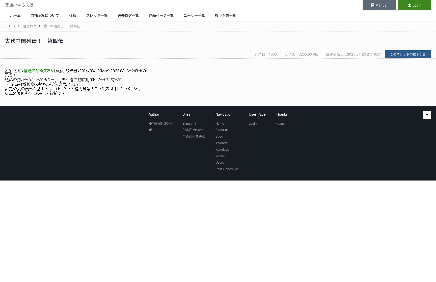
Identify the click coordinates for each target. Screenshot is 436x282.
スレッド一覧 (96, 15)
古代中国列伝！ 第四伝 (34, 41)
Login (417, 5)
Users (219, 162)
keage (280, 123)
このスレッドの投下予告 (408, 54)
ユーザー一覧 (194, 15)
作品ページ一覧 (161, 15)
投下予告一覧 (225, 15)
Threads (221, 142)
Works (220, 155)
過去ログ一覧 (128, 15)
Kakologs (222, 149)
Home (219, 123)
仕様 (72, 15)
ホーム (15, 15)
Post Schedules (227, 168)
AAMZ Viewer (192, 129)
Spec (219, 136)
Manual (381, 5)
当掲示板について (45, 15)
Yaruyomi (189, 123)
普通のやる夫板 (19, 5)
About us (222, 129)
